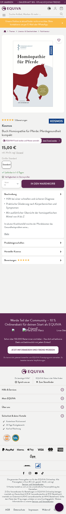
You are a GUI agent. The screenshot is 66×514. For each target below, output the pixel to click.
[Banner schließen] (62, 23)
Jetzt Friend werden (50, 141)
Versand (19, 153)
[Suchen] (61, 14)
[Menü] (4, 14)
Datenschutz (19, 510)
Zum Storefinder (46, 382)
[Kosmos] (56, 122)
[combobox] (34, 14)
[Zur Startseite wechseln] (11, 8)
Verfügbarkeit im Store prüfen (17, 177)
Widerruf (46, 510)
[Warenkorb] (61, 8)
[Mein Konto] (55, 8)
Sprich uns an (24, 382)
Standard (6, 165)
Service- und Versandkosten (32, 484)
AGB (7, 510)
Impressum (33, 510)
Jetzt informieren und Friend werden (33, 350)
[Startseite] (5, 31)
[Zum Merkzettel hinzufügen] (59, 40)
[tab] (33, 214)
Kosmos (7, 125)
